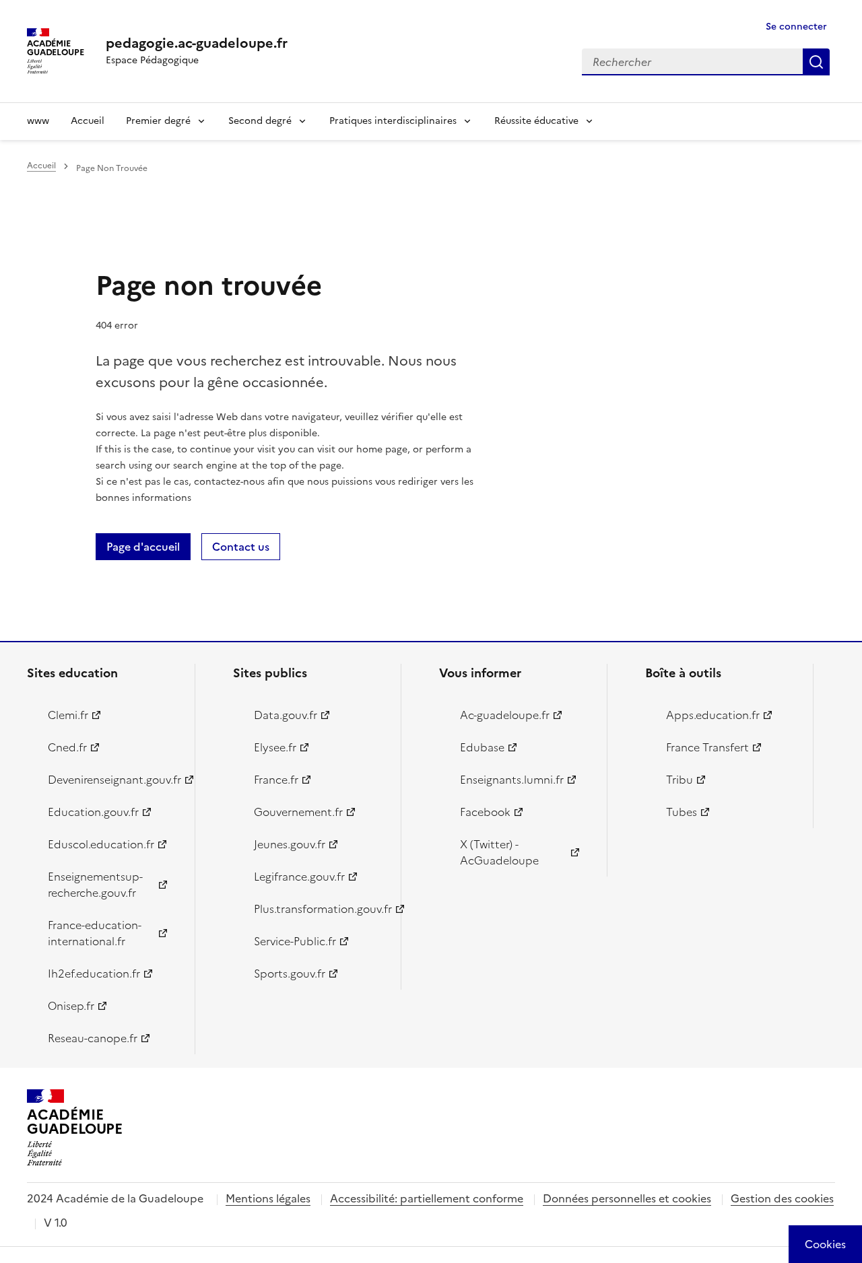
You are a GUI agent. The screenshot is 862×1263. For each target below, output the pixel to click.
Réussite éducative (536, 121)
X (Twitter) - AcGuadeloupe (499, 852)
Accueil (87, 121)
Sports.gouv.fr (289, 973)
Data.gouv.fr (285, 715)
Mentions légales (268, 1198)
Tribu (679, 780)
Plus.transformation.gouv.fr (319, 909)
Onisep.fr (71, 1006)
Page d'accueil (143, 547)
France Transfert (707, 747)
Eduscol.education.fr (101, 844)
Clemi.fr (68, 715)
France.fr (276, 780)
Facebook (485, 812)
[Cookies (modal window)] (825, 1244)
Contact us (240, 547)
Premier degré (158, 121)
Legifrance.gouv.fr (299, 876)
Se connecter (796, 27)
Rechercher (816, 61)
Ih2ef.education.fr (94, 973)
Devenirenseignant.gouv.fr (113, 780)
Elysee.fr (275, 747)
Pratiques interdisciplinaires (393, 121)
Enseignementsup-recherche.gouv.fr (95, 884)
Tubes (681, 812)
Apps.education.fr (713, 715)
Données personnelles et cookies (627, 1198)
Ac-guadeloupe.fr (505, 715)
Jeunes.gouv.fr (289, 844)
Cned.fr (67, 747)
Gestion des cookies (782, 1198)
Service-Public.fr (295, 941)
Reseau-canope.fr (92, 1038)
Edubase (482, 747)
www (38, 121)
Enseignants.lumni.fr (512, 780)
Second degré (260, 121)
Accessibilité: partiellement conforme (426, 1198)
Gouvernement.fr (298, 812)
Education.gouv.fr (93, 812)
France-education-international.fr (94, 933)
